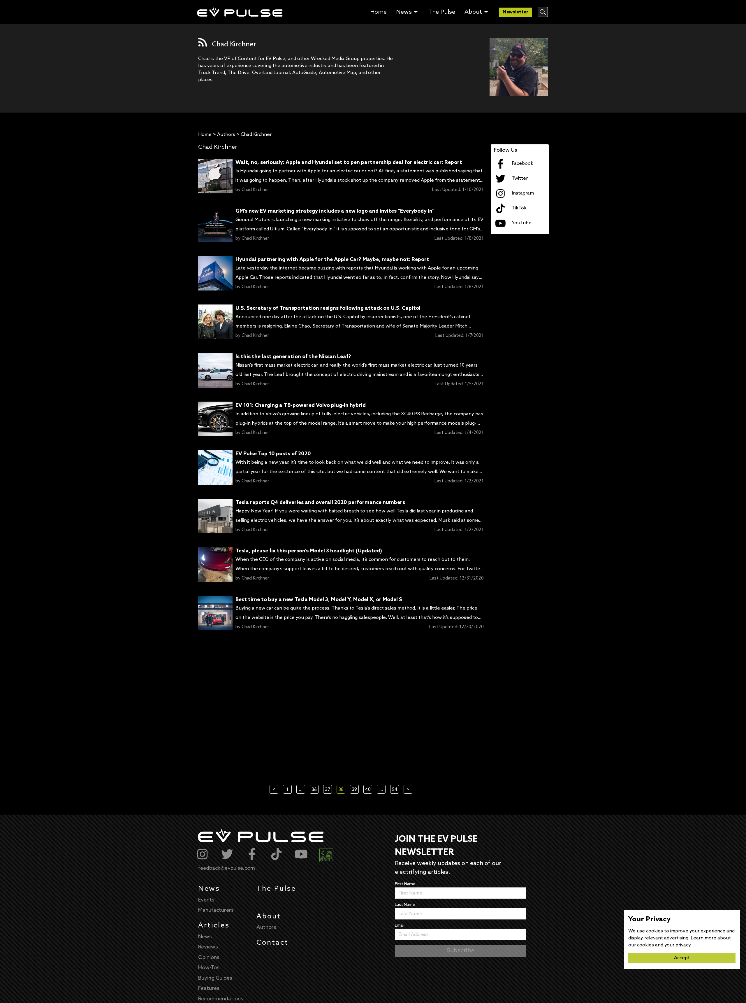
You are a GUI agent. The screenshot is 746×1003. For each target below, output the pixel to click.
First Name (405, 884)
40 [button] (368, 789)
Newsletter (515, 12)
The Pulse (276, 889)
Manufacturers (216, 910)
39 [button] (354, 789)
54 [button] (394, 789)
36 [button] (314, 789)
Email (399, 925)
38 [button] (341, 789)
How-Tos (208, 968)
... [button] (300, 789)
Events (206, 900)
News (209, 889)
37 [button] (327, 789)
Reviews (208, 947)
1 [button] (287, 789)
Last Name (405, 904)
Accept (682, 958)
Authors (226, 134)
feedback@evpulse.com (226, 868)
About (268, 916)
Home (205, 134)
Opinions (208, 957)
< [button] (273, 789)
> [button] (408, 789)
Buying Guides (215, 978)
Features (208, 988)
